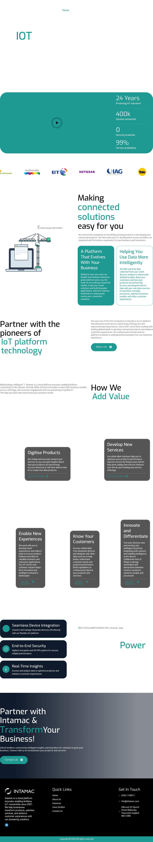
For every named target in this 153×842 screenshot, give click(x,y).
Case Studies (101, 10)
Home (65, 10)
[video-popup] (57, 123)
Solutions (81, 10)
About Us (120, 10)
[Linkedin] (6, 825)
